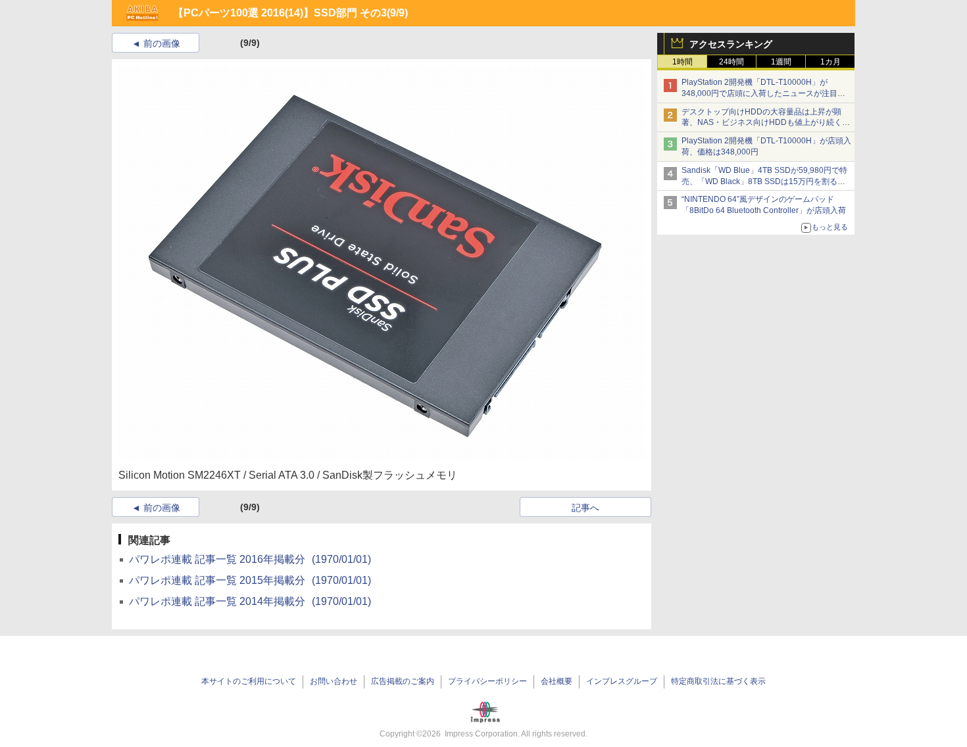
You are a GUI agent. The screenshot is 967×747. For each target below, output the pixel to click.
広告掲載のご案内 (402, 681)
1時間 (682, 61)
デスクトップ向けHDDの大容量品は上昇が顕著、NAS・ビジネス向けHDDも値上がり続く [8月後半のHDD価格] (766, 123)
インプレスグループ (621, 681)
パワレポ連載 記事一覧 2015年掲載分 (250, 580)
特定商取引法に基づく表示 (718, 681)
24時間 (731, 61)
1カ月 (830, 61)
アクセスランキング (730, 44)
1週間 (781, 61)
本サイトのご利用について (248, 681)
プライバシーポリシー (487, 681)
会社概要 (556, 681)
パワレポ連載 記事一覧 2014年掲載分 (250, 601)
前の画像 (161, 43)
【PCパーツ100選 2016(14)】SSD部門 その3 (280, 12)
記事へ (585, 507)
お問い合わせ (333, 681)
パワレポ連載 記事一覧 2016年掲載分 (250, 559)
